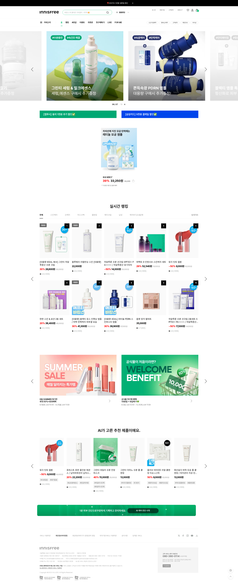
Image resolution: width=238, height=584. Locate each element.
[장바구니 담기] (133, 181)
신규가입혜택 (152, 23)
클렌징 (94, 215)
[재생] (124, 104)
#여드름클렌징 (180, 483)
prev (32, 279)
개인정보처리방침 (61, 536)
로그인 (154, 10)
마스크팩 (80, 215)
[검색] (107, 12)
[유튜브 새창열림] (192, 535)
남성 (120, 215)
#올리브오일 (163, 483)
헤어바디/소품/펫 (136, 215)
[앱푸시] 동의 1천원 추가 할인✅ (59, 114)
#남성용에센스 (72, 483)
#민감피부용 (84, 483)
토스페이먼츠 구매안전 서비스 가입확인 (51, 568)
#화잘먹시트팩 (99, 487)
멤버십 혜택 (164, 23)
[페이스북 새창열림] (183, 535)
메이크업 (107, 215)
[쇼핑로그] (230, 570)
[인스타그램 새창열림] (187, 535)
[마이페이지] (192, 10)
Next (205, 69)
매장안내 (185, 23)
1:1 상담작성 (167, 566)
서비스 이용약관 (45, 536)
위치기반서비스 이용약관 (108, 536)
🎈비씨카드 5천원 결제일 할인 (117, 3)
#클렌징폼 (191, 483)
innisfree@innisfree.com (55, 559)
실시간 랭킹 (119, 206)
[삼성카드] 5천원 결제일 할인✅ (141, 114)
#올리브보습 (152, 483)
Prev (32, 69)
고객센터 (171, 10)
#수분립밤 (44, 480)
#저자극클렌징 (126, 483)
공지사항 (125, 536)
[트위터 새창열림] (178, 535)
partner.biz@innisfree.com (88, 559)
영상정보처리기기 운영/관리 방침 (83, 536)
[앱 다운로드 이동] (196, 535)
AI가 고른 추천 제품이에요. (119, 430)
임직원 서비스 (137, 536)
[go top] (230, 576)
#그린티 (136, 483)
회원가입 (162, 10)
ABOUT (180, 10)
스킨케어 (53, 215)
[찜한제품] (187, 10)
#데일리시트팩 (99, 483)
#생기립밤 (53, 480)
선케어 (67, 215)
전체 (41, 215)
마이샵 (194, 23)
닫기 (133, 3)
